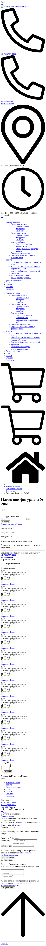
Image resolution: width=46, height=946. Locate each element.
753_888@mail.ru (8, 807)
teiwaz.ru (16, 825)
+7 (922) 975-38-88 (8, 54)
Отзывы (9, 794)
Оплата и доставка (13, 787)
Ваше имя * (6, 838)
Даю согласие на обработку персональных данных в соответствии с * (20, 852)
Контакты (10, 796)
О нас (8, 789)
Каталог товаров (13, 783)
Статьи (9, 791)
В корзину (5, 522)
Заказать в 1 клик (8, 584)
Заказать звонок (7, 103)
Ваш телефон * (7, 841)
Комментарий (7, 846)
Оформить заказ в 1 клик (11, 524)
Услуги (9, 785)
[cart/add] (2, 581)
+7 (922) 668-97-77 (8, 101)
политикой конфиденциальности (16, 854)
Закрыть (4, 944)
